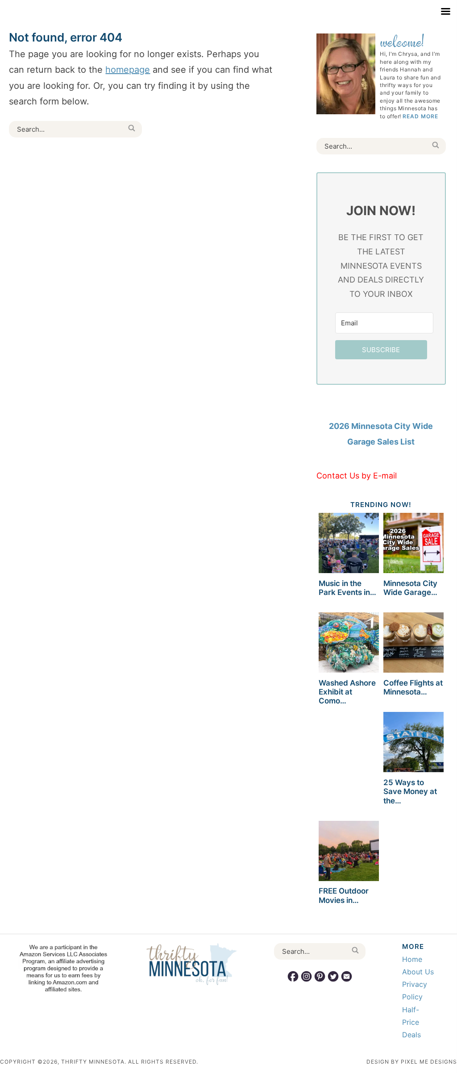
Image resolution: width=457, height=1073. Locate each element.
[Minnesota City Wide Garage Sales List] (413, 544)
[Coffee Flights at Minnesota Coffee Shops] (413, 644)
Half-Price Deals (411, 1022)
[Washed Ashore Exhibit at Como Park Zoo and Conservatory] (349, 644)
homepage (127, 69)
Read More (420, 116)
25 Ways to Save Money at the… (410, 791)
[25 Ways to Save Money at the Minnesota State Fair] (413, 743)
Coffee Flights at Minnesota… (413, 687)
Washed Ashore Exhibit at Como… (347, 692)
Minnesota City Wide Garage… (410, 588)
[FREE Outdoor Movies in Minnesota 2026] (349, 852)
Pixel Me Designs (429, 1061)
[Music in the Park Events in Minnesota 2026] (349, 544)
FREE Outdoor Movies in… (344, 895)
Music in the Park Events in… (347, 588)
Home (412, 959)
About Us (418, 971)
